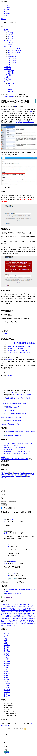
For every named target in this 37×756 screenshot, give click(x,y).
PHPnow (20, 606)
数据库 (12, 623)
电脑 (15, 616)
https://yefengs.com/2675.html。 (25, 122)
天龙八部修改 (12, 58)
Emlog (16, 610)
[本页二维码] (6, 754)
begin (10, 613)
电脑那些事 (11, 71)
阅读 (9, 85)
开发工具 (7, 671)
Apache (19, 608)
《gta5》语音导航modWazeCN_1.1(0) (19, 346)
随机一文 (10, 38)
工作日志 (29, 605)
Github (30, 111)
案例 (3, 623)
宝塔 (9, 616)
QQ (2, 501)
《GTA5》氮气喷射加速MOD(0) (17, 350)
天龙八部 (15, 605)
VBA (25, 608)
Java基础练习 (4, 608)
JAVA (17, 620)
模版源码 (11, 96)
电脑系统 (7, 688)
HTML (14, 613)
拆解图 (27, 606)
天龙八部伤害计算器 (14, 48)
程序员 (20, 618)
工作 (8, 611)
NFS (8, 610)
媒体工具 (7, 661)
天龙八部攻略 (12, 63)
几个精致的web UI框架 (7, 410)
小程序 (6, 667)
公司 (30, 615)
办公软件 (7, 653)
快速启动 (7, 618)
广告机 (27, 616)
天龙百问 (10, 65)
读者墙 (10, 89)
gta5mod (3, 613)
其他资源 (7, 651)
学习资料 (7, 663)
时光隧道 (7, 5)
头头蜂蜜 (7, 657)
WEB (5, 643)
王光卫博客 (12, 561)
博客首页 (10, 32)
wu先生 (11, 519)
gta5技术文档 (28, 622)
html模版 (8, 606)
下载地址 (5, 333)
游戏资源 (7, 683)
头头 (13, 392)
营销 (23, 611)
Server (5, 615)
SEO (30, 623)
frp (5, 606)
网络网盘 (7, 692)
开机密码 (19, 616)
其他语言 (7, 649)
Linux (4, 620)
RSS (7, 109)
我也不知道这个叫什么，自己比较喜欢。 (16, 453)
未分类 (6, 677)
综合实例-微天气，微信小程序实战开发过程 (17, 451)
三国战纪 (31, 606)
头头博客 (7, 7)
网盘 (12, 616)
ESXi (6, 625)
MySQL (13, 615)
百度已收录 (8, 359)
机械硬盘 (24, 618)
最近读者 (10, 91)
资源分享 (6, 96)
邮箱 (2, 494)
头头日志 (10, 44)
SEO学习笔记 (28, 611)
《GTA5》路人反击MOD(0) (16, 348)
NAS (33, 615)
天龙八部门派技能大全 (14, 50)
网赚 (17, 613)
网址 (2, 498)
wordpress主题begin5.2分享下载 (10, 424)
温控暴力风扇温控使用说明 (13, 435)
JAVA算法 (3, 622)
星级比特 (10, 605)
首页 (2, 96)
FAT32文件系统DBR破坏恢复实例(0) (19, 352)
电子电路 (7, 686)
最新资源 (9, 597)
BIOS (13, 625)
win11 (4, 611)
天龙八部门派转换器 (14, 52)
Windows (29, 618)
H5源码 (7, 613)
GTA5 (11, 618)
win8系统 (29, 613)
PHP (28, 608)
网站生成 (7, 9)
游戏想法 (13, 620)
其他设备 (7, 647)
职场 (30, 608)
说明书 (23, 622)
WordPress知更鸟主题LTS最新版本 (11, 417)
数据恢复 (7, 675)
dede (22, 623)
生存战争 (15, 618)
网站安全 (7, 623)
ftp (32, 605)
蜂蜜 (3, 625)
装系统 (15, 608)
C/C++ (23, 616)
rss (9, 549)
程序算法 (26, 615)
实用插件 (7, 665)
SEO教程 (21, 613)
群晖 (25, 623)
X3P (23, 615)
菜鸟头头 (3, 19)
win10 (2, 606)
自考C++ (19, 611)
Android (16, 623)
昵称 (2, 491)
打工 (24, 606)
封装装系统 (28, 610)
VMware (31, 616)
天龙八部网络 (12, 60)
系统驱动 (7, 690)
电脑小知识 (11, 73)
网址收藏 (7, 15)
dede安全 (11, 611)
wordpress (4, 610)
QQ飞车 (16, 606)
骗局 (25, 613)
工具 (9, 87)
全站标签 (10, 34)
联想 (15, 611)
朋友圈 (24, 605)
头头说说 (7, 659)
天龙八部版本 (12, 54)
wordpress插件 (17, 622)
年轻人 (8, 620)
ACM (31, 620)
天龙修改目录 (12, 56)
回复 (5, 521)
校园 (28, 623)
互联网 (20, 605)
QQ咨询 (6, 752)
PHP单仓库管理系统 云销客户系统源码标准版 (14, 403)
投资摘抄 (7, 673)
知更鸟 (28, 620)
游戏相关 (7, 681)
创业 (12, 606)
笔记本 (9, 615)
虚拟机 (10, 625)
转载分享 (10, 42)
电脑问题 (12, 610)
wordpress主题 (4, 616)
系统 (22, 608)
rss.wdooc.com (23, 155)
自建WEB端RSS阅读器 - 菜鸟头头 (22, 395)
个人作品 (7, 645)
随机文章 (10, 36)
